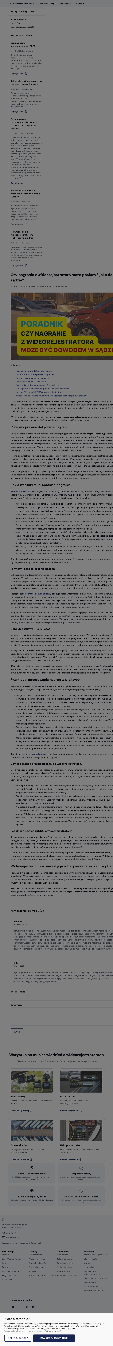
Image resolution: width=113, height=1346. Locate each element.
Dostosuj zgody (18, 1338)
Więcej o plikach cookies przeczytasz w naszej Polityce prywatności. (33, 1331)
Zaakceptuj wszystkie (54, 1338)
